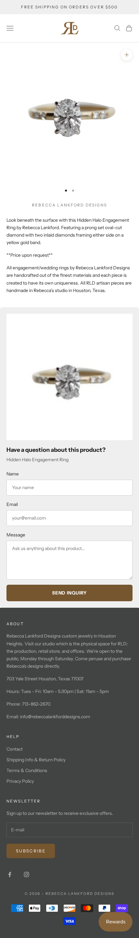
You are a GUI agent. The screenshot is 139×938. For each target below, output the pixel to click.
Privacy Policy (20, 781)
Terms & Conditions (26, 770)
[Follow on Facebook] (9, 874)
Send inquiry (69, 593)
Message (15, 535)
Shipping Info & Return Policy (36, 760)
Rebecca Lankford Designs (69, 205)
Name (12, 474)
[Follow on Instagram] (26, 874)
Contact (14, 749)
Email (12, 504)
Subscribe (31, 850)
